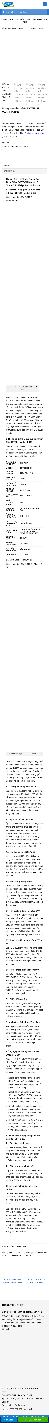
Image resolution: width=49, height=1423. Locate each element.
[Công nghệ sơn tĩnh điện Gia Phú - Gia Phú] (14, 4)
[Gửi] (44, 11)
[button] (45, 4)
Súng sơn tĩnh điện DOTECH (15, 123)
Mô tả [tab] (6, 166)
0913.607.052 (16, 1409)
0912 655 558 (29, 1323)
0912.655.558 (11, 136)
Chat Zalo (8, 1420)
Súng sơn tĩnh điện (14, 1209)
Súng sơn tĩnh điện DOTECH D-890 (22, 915)
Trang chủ (7, 20)
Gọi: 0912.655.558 (33, 1420)
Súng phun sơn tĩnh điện (19, 146)
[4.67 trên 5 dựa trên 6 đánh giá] (24, 119)
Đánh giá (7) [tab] (9, 171)
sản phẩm (19, 20)
